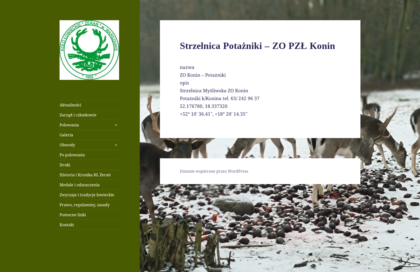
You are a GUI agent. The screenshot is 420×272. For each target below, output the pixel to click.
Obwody (67, 145)
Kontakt (67, 224)
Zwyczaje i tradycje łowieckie (87, 194)
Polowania (69, 125)
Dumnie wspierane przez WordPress (214, 171)
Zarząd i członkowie (78, 115)
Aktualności (70, 105)
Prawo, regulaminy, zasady (85, 204)
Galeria (66, 135)
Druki (65, 165)
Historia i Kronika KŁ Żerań (85, 175)
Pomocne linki (73, 214)
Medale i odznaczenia (80, 185)
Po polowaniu (72, 155)
